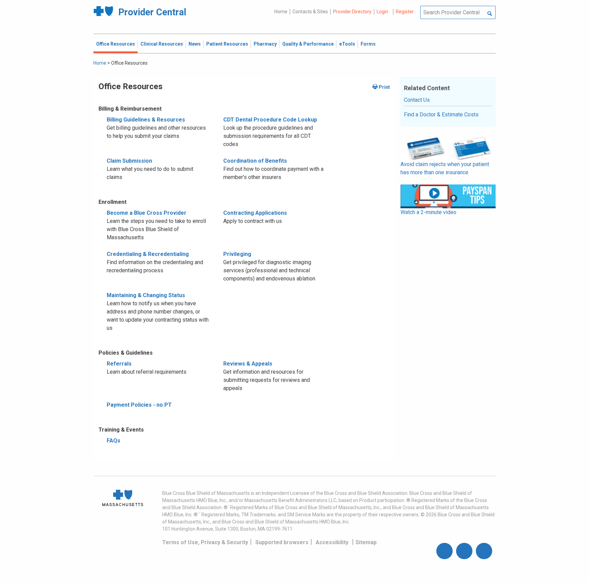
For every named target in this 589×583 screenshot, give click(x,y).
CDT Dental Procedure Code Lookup (270, 119)
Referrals (119, 363)
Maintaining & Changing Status (146, 295)
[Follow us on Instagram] (464, 551)
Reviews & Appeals (247, 363)
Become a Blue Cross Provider (146, 213)
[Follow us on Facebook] (444, 551)
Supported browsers (281, 542)
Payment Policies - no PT (139, 405)
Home (280, 11)
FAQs (113, 440)
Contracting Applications (255, 213)
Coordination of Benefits (255, 161)
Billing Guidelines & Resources (146, 119)
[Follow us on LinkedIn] (484, 551)
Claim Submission (129, 161)
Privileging (237, 254)
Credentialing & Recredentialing (148, 254)
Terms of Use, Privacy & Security (205, 542)
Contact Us (417, 100)
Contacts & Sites (310, 11)
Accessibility (332, 542)
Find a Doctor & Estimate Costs (441, 114)
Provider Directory (352, 11)
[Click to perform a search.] (490, 14)
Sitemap (366, 542)
